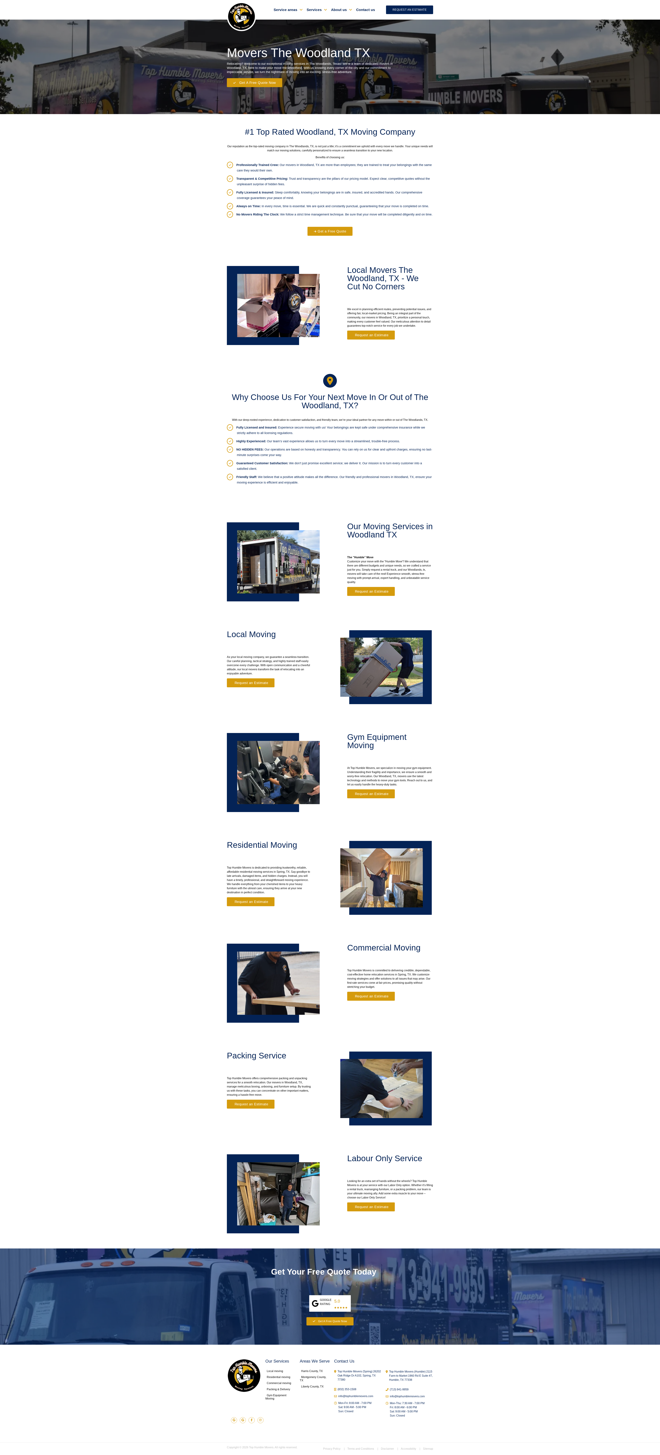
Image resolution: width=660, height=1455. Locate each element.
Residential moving (278, 1377)
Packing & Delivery (278, 1389)
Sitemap (428, 1448)
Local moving (275, 1371)
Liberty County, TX (312, 1386)
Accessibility (410, 1448)
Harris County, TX (312, 1371)
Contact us (365, 10)
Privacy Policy (334, 1448)
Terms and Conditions (362, 1448)
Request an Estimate (410, 9)
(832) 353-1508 (347, 1389)
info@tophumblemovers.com (355, 1396)
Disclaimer (389, 1448)
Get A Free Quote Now (332, 1321)
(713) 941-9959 (399, 1389)
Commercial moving (279, 1383)
